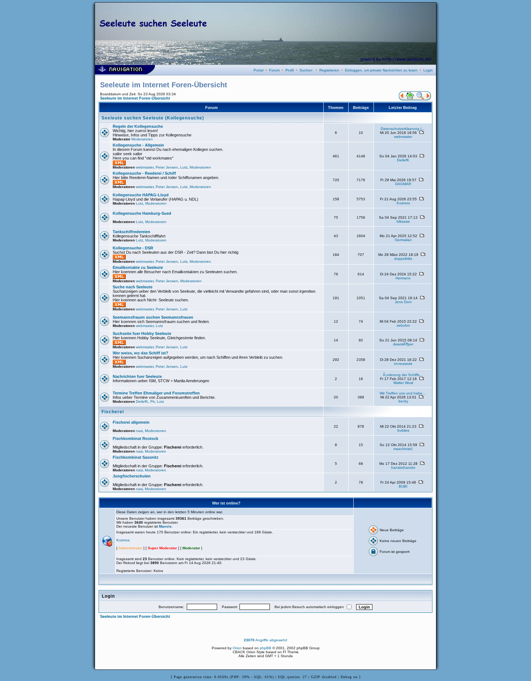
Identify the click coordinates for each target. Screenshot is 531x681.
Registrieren (329, 70)
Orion (237, 648)
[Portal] (401, 98)
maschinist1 (403, 449)
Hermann (403, 278)
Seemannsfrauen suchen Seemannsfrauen (153, 317)
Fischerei (113, 411)
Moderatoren (142, 139)
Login (428, 70)
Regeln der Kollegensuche (138, 126)
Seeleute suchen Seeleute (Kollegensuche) (153, 118)
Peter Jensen (167, 167)
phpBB (265, 648)
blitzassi (403, 221)
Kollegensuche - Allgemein (138, 145)
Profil (289, 70)
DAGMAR (403, 184)
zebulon (403, 325)
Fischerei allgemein (131, 422)
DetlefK (403, 160)
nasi (139, 431)
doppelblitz (403, 259)
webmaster (403, 137)
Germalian (403, 240)
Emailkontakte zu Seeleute (138, 267)
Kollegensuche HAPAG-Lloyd (141, 195)
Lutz (183, 167)
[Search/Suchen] (420, 98)
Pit (152, 401)
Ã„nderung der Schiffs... (403, 375)
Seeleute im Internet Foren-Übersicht (135, 98)
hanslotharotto (403, 468)
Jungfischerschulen (132, 476)
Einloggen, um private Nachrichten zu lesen (381, 70)
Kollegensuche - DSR (133, 248)
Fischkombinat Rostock (135, 438)
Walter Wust (403, 383)
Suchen (305, 70)
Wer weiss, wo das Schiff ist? (140, 353)
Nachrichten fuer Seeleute (137, 376)
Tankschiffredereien (131, 232)
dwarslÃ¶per (403, 344)
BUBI (403, 486)
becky (403, 401)
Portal (258, 70)
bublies (403, 430)
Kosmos (403, 203)
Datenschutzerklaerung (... (403, 129)
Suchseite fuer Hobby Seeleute (142, 333)
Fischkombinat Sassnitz (136, 457)
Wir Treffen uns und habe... (403, 393)
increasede (403, 364)
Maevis (165, 526)
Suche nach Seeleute (132, 287)
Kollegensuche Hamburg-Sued (142, 213)
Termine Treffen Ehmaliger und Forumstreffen (156, 393)
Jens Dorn (403, 302)
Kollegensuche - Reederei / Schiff (144, 173)
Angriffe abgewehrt (265, 640)
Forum (274, 70)
